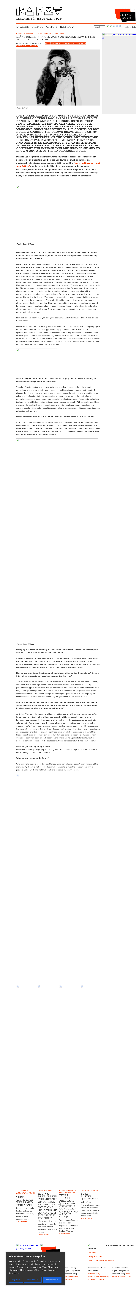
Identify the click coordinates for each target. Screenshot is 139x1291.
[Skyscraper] (119, 36)
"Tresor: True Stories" (45, 1190)
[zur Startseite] (39, 19)
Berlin (47, 43)
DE (127, 27)
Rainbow (67, 27)
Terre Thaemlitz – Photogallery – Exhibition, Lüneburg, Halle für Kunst (26, 1192)
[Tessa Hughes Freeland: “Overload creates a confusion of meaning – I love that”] (69, 1086)
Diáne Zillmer (33, 46)
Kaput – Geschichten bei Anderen (101, 1261)
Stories (22, 27)
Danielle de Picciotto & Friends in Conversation (68, 1191)
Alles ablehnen (32, 1280)
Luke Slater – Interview (89, 1190)
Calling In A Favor (95, 1257)
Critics (37, 27)
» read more (21, 1222)
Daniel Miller (55, 43)
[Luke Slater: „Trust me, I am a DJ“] (90, 1086)
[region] (35, 1269)
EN (134, 27)
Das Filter (92, 1253)
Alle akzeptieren (52, 1280)
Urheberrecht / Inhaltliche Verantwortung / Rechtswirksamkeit (98, 1277)
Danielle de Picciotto (36, 43)
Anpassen (16, 1280)
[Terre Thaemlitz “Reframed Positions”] (26, 1086)
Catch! (51, 27)
